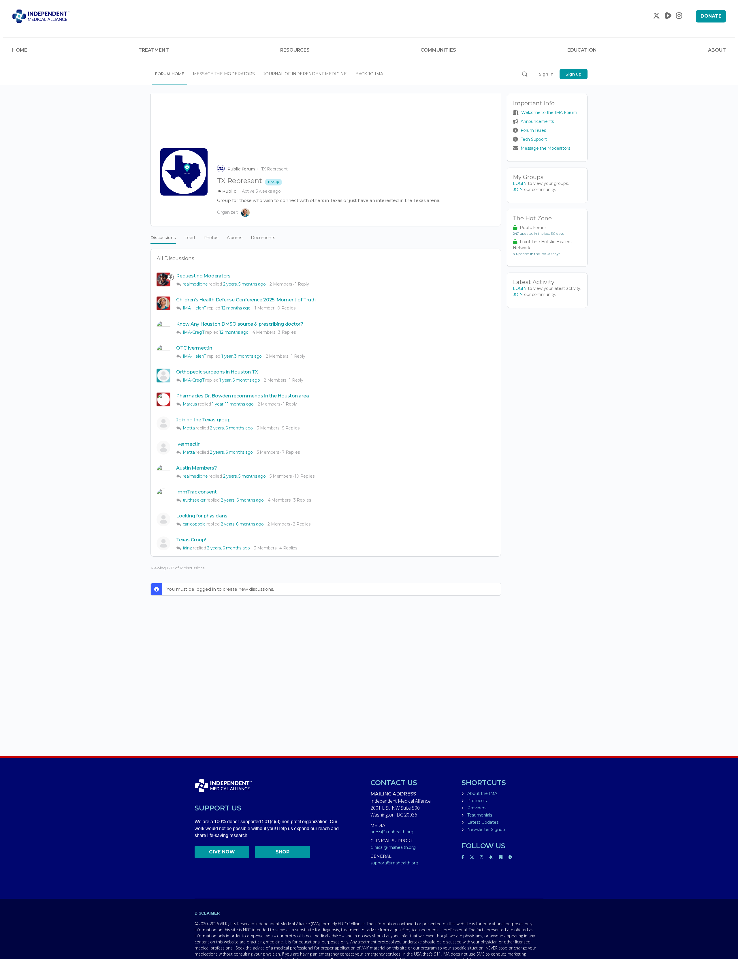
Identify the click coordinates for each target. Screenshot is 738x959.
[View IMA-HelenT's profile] (163, 303)
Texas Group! (191, 540)
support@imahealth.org (394, 863)
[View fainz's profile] (163, 543)
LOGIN (520, 183)
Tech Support (534, 139)
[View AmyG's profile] (163, 495)
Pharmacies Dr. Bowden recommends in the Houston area (242, 396)
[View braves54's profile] (163, 375)
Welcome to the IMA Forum (549, 112)
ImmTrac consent (196, 492)
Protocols (477, 800)
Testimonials (479, 815)
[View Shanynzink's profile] (163, 328)
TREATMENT (153, 50)
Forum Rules (533, 130)
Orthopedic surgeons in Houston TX (217, 372)
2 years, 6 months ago (231, 428)
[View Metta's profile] (163, 471)
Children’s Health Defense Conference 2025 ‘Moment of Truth (246, 300)
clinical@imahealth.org (393, 847)
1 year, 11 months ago (233, 404)
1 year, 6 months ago (239, 380)
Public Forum (241, 169)
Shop (282, 852)
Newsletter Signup (486, 829)
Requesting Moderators (203, 276)
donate (711, 16)
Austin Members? (196, 468)
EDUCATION (582, 50)
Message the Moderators (545, 148)
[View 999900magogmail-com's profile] (163, 448)
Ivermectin (188, 444)
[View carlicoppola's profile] (163, 519)
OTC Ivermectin (194, 348)
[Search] (524, 74)
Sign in (546, 74)
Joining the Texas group (203, 420)
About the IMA (482, 793)
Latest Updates (482, 822)
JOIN (518, 189)
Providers (476, 807)
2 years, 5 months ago (244, 284)
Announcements (537, 121)
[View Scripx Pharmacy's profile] (163, 352)
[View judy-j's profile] (163, 423)
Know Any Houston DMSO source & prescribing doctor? (239, 324)
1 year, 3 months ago (241, 356)
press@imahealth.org (391, 831)
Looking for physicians (201, 516)
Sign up (573, 74)
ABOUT (717, 50)
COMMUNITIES (438, 50)
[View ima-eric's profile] (163, 279)
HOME (19, 50)
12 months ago (236, 308)
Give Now (222, 852)
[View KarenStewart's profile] (163, 399)
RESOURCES (295, 50)
